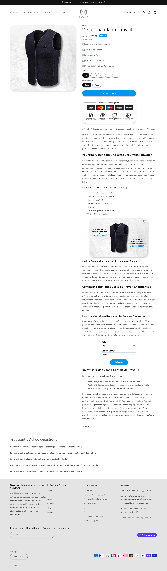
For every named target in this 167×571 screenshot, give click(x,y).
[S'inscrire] (51, 535)
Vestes (49, 490)
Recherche (88, 490)
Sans (87, 85)
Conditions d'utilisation (93, 516)
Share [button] (87, 426)
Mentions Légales (91, 521)
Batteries (50, 503)
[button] (14, 12)
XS (86, 75)
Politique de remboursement (95, 499)
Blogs (86, 512)
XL (116, 75)
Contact (50, 512)
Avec (97, 85)
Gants (49, 499)
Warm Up (18, 565)
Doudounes (51, 495)
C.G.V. (86, 508)
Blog (49, 508)
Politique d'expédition (93, 503)
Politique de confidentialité (95, 495)
